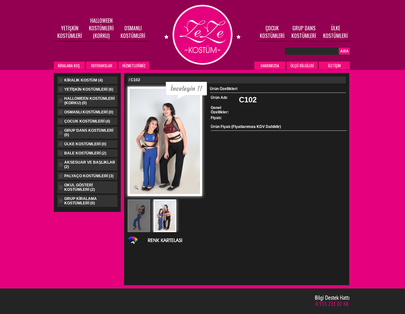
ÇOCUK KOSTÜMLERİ (272, 31)
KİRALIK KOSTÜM (83, 80)
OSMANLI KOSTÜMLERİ (133, 31)
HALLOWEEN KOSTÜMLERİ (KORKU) (101, 28)
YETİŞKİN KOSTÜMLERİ (69, 31)
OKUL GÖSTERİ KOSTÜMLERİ (79, 187)
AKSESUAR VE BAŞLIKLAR (89, 164)
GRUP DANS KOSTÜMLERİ (303, 31)
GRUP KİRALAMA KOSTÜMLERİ (80, 200)
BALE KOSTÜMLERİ (85, 153)
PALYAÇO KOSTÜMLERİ (89, 176)
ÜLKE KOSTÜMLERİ (335, 31)
